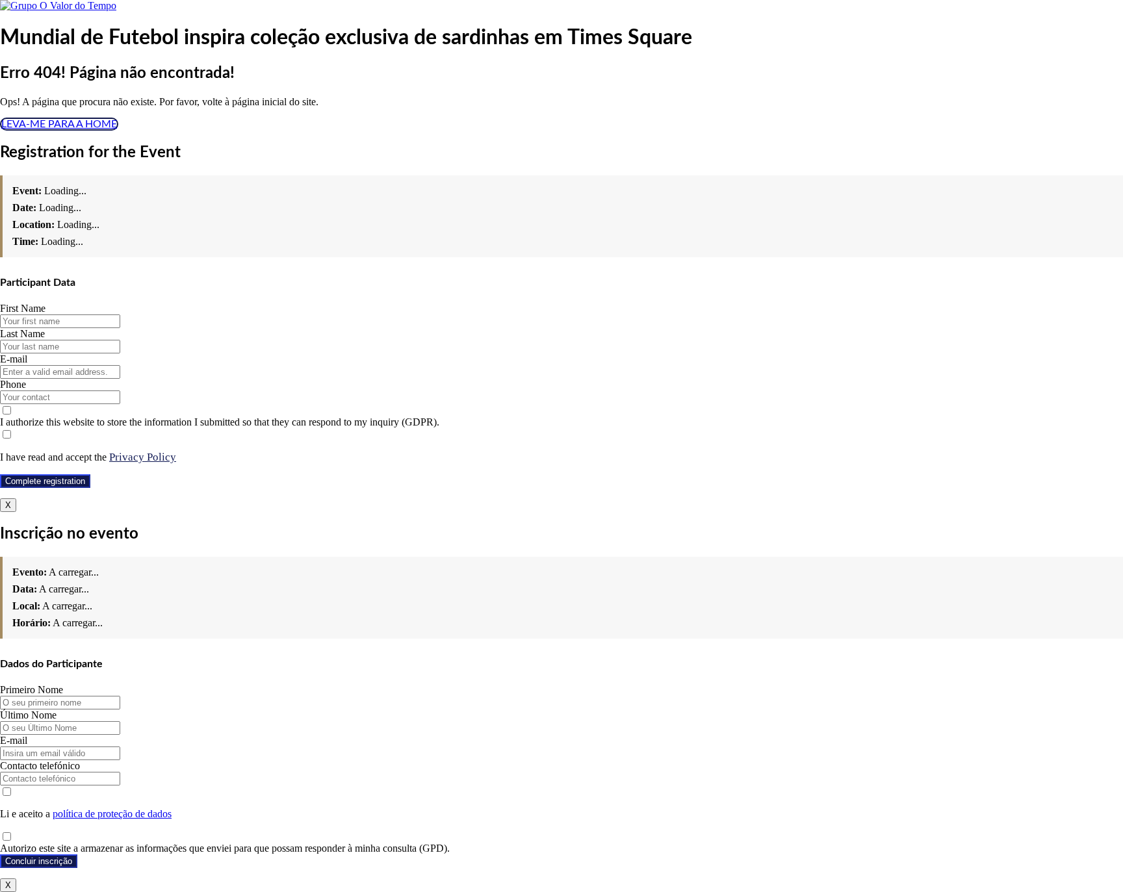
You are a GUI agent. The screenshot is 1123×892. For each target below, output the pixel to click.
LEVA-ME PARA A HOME (59, 124)
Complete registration (45, 481)
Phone (13, 384)
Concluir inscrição (38, 861)
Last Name (22, 333)
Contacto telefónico (40, 765)
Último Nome (28, 714)
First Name (22, 308)
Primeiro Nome (31, 689)
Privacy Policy (142, 457)
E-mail (13, 358)
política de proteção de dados (112, 813)
